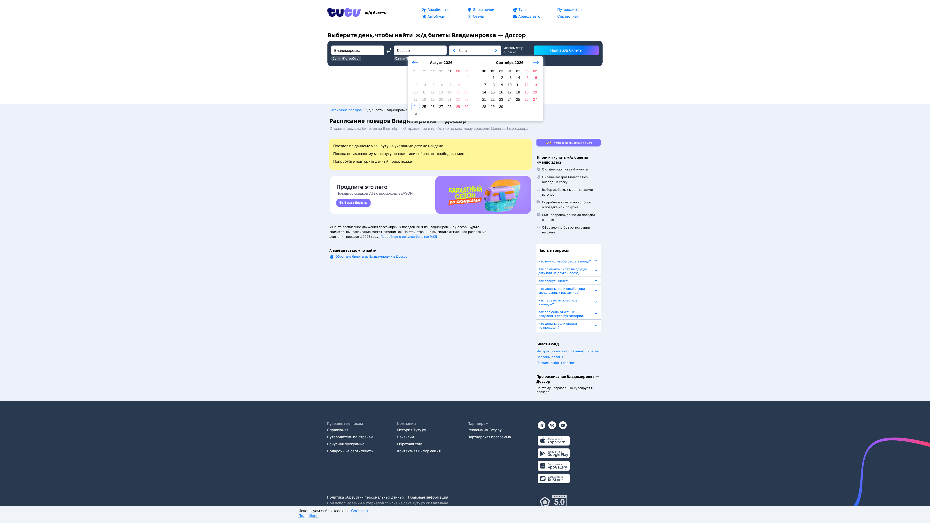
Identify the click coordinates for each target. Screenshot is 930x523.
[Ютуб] (563, 423)
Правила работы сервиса (555, 363)
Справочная (337, 430)
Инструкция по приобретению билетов (567, 351)
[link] (353, 203)
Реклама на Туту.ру (484, 430)
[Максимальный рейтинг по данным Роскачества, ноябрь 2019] (552, 502)
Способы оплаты (549, 357)
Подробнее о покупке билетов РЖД (408, 236)
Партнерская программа (489, 437)
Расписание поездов (345, 110)
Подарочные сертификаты (350, 451)
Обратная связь (410, 444)
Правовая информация (428, 497)
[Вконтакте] (552, 423)
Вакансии (405, 437)
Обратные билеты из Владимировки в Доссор (371, 256)
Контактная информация (419, 451)
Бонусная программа (345, 444)
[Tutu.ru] (344, 13)
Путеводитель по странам (350, 437)
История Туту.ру (411, 430)
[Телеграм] (541, 423)
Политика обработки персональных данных (365, 497)
